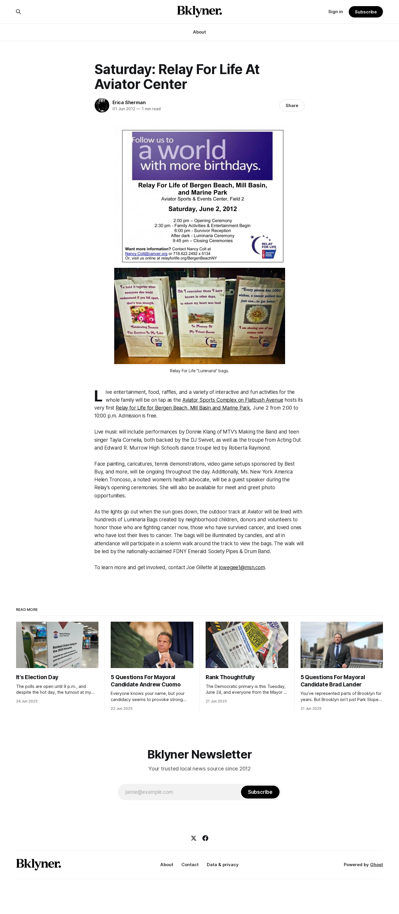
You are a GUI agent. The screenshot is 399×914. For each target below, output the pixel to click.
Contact (190, 864)
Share (292, 105)
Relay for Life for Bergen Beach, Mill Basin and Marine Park (183, 408)
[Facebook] (205, 838)
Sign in (335, 11)
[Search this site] (18, 11)
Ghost (376, 864)
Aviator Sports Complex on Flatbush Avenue (232, 400)
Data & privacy (223, 864)
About (199, 32)
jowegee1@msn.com (242, 567)
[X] (194, 838)
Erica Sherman (128, 102)
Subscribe (366, 12)
